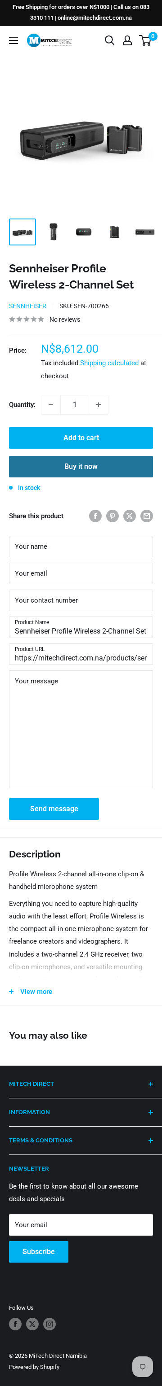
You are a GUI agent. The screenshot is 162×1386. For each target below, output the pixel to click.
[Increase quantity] (98, 404)
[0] (145, 40)
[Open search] (110, 40)
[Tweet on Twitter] (129, 515)
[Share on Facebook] (95, 515)
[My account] (127, 40)
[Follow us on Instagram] (49, 1324)
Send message (54, 808)
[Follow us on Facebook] (15, 1324)
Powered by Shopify (34, 1367)
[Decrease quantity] (50, 404)
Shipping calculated (109, 363)
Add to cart (81, 437)
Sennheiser (27, 306)
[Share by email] (146, 515)
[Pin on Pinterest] (112, 515)
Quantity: (22, 405)
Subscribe (38, 1251)
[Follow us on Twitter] (32, 1324)
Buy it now (81, 466)
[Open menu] (13, 40)
